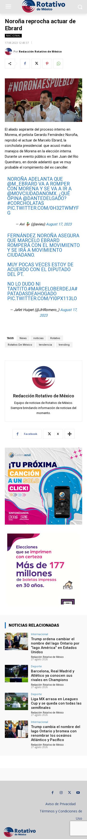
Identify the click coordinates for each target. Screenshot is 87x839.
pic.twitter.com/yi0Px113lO (42, 298)
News (23, 338)
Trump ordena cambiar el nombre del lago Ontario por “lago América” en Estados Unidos (55, 645)
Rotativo (55, 338)
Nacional (13, 35)
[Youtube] (78, 792)
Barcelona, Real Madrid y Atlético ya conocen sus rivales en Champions (52, 675)
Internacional (39, 634)
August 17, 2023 (59, 224)
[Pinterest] (47, 63)
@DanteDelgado (43, 198)
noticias (38, 338)
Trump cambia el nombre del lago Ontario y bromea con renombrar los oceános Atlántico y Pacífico (55, 733)
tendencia (45, 344)
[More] (70, 434)
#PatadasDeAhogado (42, 291)
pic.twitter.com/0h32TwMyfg (43, 210)
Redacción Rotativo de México (40, 51)
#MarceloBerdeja (51, 289)
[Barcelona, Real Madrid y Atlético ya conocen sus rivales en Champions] (16, 673)
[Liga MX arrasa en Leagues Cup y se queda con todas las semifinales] (16, 701)
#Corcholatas (25, 203)
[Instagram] (61, 792)
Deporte (36, 666)
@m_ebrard (22, 184)
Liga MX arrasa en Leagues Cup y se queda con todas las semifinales (56, 703)
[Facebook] (25, 63)
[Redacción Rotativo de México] (9, 51)
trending (64, 344)
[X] (36, 63)
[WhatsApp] (58, 63)
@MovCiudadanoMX (32, 193)
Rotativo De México (20, 344)
